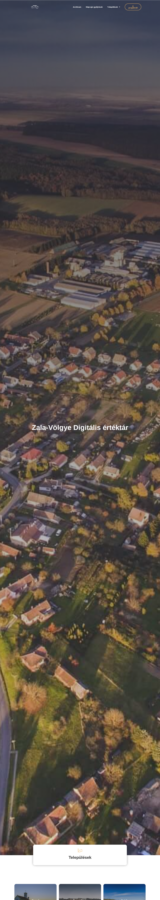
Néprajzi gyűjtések (94, 7)
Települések (112, 7)
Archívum (77, 7)
